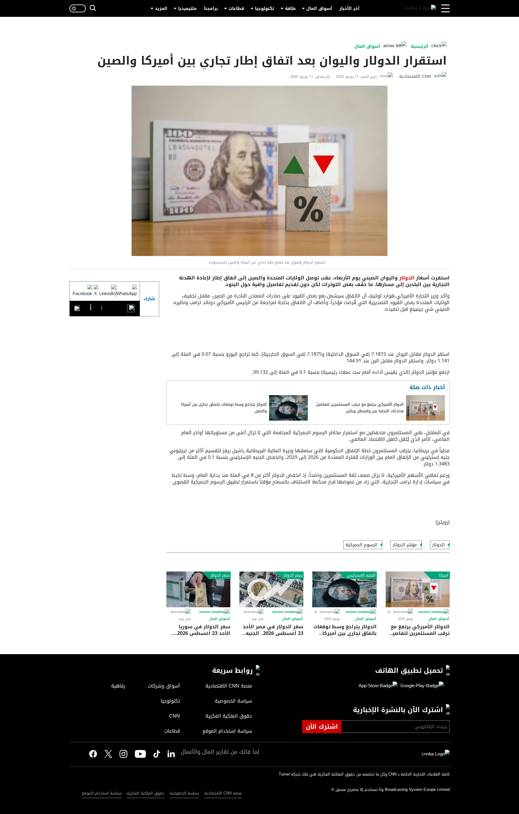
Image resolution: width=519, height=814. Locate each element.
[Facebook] (82, 291)
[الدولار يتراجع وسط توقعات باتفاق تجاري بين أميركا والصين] (288, 408)
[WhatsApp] (126, 291)
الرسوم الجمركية (361, 545)
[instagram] (123, 754)
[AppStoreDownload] (378, 686)
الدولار (406, 277)
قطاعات (236, 9)
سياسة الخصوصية (184, 793)
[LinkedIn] (107, 291)
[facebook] (93, 754)
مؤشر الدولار (405, 545)
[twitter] (171, 754)
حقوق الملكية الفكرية (145, 793)
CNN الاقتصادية (415, 76)
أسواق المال (319, 9)
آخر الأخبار (349, 9)
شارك (149, 299)
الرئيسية (419, 46)
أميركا (443, 575)
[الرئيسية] (419, 8)
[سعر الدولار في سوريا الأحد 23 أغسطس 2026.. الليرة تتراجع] (198, 589)
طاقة (290, 9)
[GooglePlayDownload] (420, 686)
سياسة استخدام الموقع (102, 793)
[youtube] (140, 754)
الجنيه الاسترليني (361, 575)
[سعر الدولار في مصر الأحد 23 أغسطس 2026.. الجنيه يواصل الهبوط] (271, 589)
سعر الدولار (293, 575)
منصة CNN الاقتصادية (223, 793)
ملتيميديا (187, 9)
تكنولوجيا (264, 9)
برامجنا (211, 9)
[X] (95, 291)
